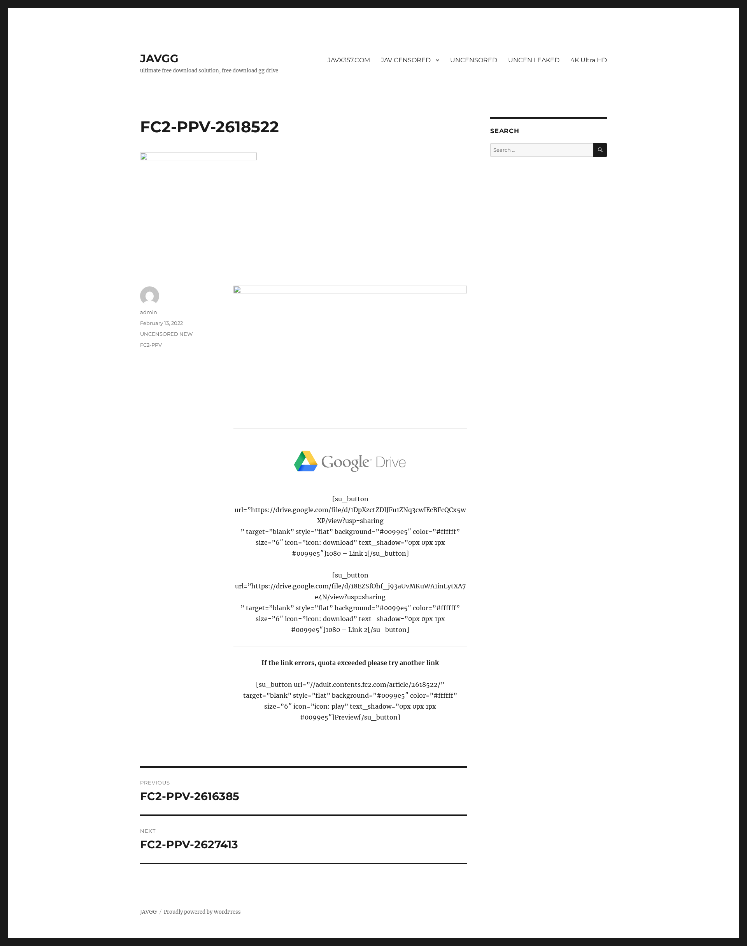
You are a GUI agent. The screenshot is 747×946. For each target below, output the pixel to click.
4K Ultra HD (588, 60)
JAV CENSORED (406, 60)
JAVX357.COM (349, 60)
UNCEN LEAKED (533, 60)
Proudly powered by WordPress (202, 912)
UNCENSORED (473, 60)
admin (148, 312)
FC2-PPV (151, 345)
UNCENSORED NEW (166, 334)
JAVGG (159, 58)
